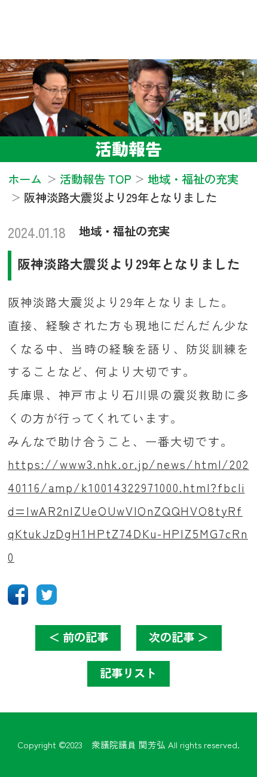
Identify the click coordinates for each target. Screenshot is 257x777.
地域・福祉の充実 (124, 231)
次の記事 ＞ (179, 637)
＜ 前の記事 (78, 637)
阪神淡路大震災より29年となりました (128, 263)
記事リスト (128, 673)
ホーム (25, 178)
